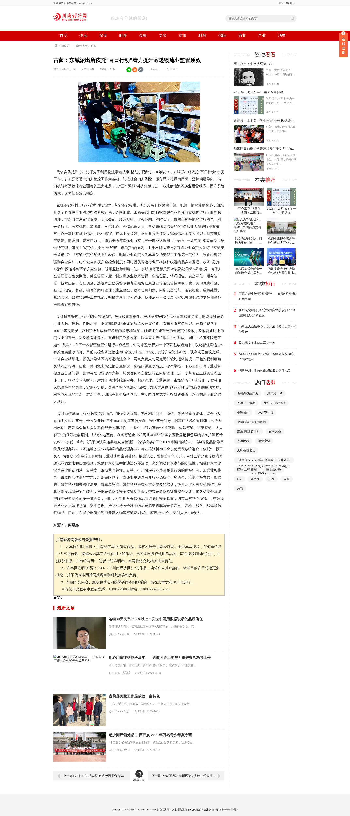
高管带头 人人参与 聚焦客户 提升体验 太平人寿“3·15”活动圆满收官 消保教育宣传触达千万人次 (264, 466)
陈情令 (255, 479)
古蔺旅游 (243, 441)
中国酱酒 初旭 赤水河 (251, 422)
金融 (143, 35)
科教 (202, 35)
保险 (222, 35)
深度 (103, 35)
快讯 (83, 35)
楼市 (182, 35)
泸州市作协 (265, 412)
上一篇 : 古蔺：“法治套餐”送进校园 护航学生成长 (93, 775)
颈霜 (240, 488)
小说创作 (243, 412)
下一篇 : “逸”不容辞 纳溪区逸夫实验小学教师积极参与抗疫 (188, 775)
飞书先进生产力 (247, 393)
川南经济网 (80, 45)
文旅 (162, 35)
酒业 (242, 35)
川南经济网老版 (286, 3)
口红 (272, 479)
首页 (63, 35)
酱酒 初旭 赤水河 (248, 431)
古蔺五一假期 (246, 403)
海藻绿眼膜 (273, 469)
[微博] (134, 69)
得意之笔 (264, 441)
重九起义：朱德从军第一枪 (257, 342)
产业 (262, 35)
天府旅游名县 (246, 450)
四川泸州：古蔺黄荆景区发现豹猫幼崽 (264, 370)
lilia (239, 479)
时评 (123, 35)
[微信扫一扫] (128, 69)
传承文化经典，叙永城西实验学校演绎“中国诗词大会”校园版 (267, 312)
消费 (282, 35)
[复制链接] (140, 69)
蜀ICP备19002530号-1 (226, 809)
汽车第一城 (274, 393)
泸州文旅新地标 (274, 403)
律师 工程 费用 (247, 469)
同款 (287, 479)
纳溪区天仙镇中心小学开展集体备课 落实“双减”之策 (266, 356)
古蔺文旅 (275, 431)
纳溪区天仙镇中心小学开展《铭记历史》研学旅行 (268, 329)
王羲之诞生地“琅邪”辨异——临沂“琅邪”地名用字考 (267, 296)
